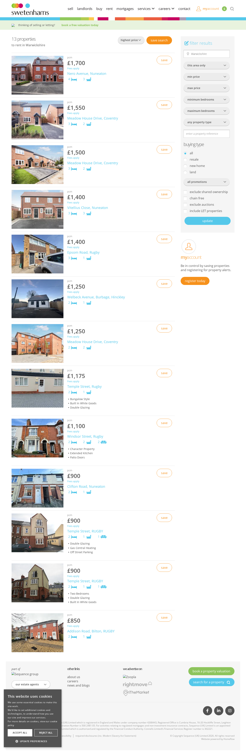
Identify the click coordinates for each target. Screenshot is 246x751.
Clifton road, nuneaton (86, 486)
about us (73, 677)
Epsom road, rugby (83, 252)
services (145, 8)
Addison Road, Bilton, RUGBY (91, 631)
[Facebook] (207, 710)
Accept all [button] (20, 732)
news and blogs (78, 685)
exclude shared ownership (208, 192)
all (191, 153)
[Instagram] (229, 710)
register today (195, 281)
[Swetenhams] (30, 9)
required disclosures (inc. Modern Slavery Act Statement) (105, 735)
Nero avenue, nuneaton (86, 73)
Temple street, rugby (84, 386)
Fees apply (73, 68)
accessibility (64, 735)
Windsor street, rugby (85, 436)
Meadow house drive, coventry (92, 118)
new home (197, 166)
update (207, 221)
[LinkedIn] (218, 710)
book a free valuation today (80, 25)
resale (194, 159)
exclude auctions (201, 204)
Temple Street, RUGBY (85, 531)
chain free (196, 198)
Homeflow (229, 739)
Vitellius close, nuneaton (87, 207)
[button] (33, 741)
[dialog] (33, 718)
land (192, 172)
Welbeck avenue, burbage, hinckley (96, 297)
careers (165, 8)
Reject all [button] (46, 732)
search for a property (209, 682)
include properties (205, 211)
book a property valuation (211, 671)
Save (159, 40)
